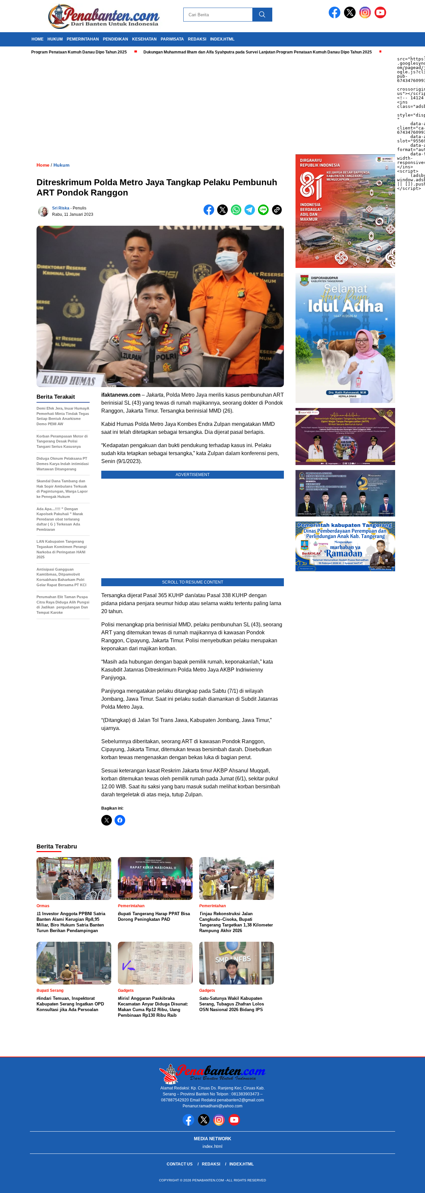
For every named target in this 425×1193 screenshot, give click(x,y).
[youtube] (381, 16)
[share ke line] (265, 213)
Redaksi (211, 1164)
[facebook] (336, 16)
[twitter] (351, 16)
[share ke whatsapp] (237, 213)
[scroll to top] (406, 1182)
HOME (37, 39)
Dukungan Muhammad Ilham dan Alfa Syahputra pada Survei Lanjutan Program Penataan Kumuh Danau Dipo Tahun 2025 (230, 52)
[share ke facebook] (210, 213)
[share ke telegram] (251, 213)
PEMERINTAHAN (83, 39)
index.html (222, 39)
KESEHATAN (144, 39)
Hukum (61, 165)
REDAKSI (197, 39)
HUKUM (55, 39)
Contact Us (180, 1164)
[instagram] (366, 16)
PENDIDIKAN (115, 39)
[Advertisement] (199, 104)
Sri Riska (60, 208)
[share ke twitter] (224, 213)
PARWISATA (172, 39)
